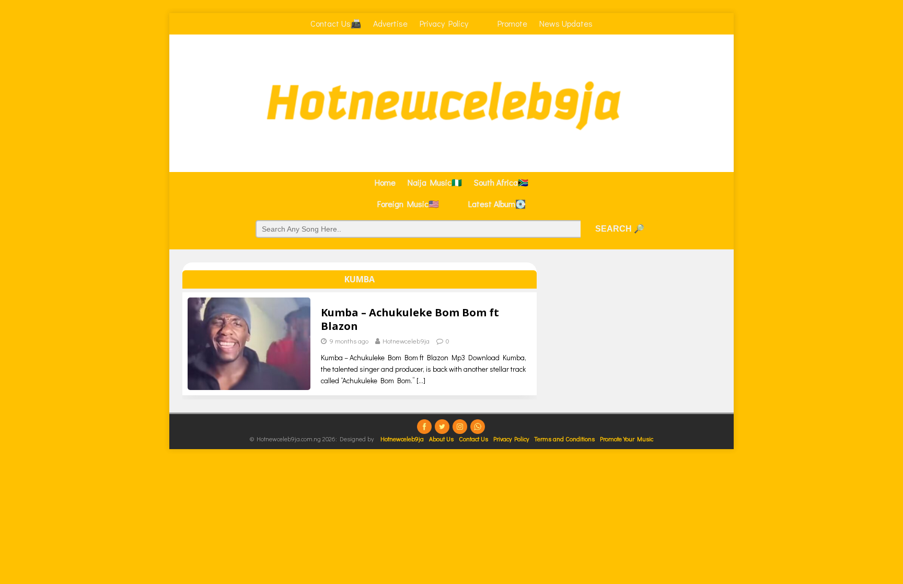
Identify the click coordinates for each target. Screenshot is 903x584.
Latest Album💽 (497, 203)
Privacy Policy (444, 23)
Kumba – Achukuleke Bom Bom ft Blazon (410, 319)
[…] (420, 380)
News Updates (566, 23)
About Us (441, 438)
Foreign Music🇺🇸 (408, 203)
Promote (512, 23)
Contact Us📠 (335, 23)
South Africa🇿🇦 (501, 182)
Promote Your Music (626, 438)
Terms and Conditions (564, 438)
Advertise (390, 23)
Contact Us (473, 438)
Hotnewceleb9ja (406, 340)
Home (385, 182)
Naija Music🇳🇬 (435, 182)
